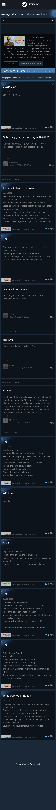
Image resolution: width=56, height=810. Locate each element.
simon (11, 314)
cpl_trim (13, 420)
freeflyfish (13, 162)
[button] (28, 51)
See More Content (28, 764)
